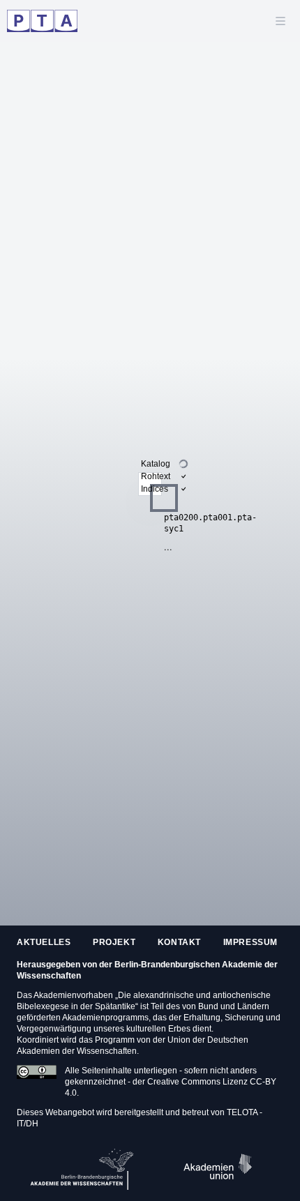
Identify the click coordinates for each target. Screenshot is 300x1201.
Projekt (114, 942)
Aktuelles (43, 942)
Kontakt (179, 942)
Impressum (250, 942)
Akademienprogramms (105, 1017)
